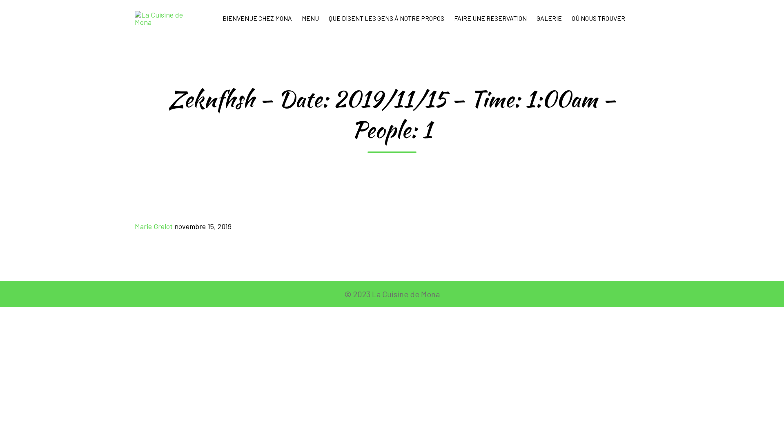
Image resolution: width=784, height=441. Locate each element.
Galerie (549, 18)
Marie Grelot (154, 226)
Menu (310, 18)
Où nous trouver (598, 18)
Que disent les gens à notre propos (386, 18)
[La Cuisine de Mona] (164, 18)
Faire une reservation (490, 18)
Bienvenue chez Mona (257, 18)
